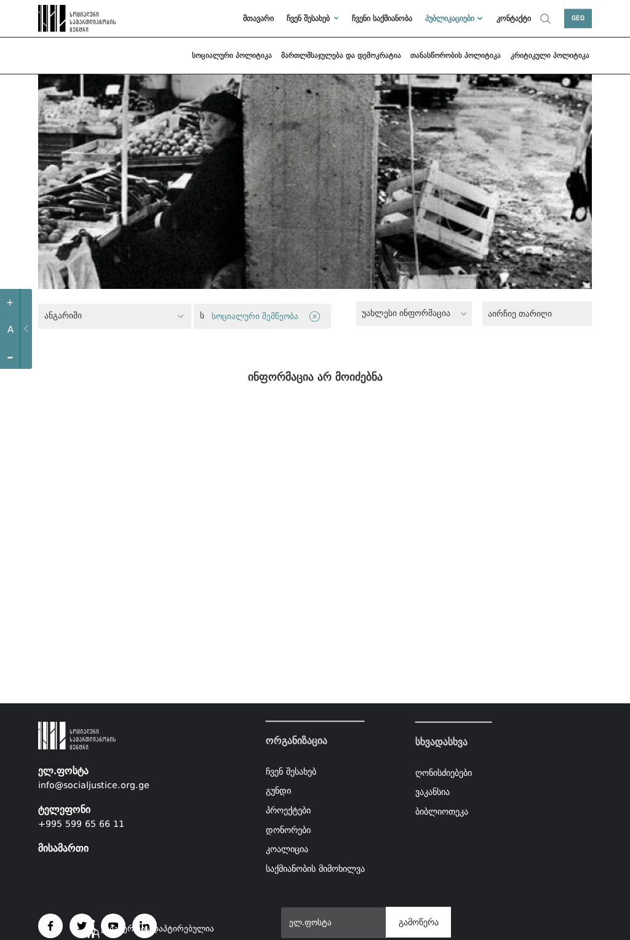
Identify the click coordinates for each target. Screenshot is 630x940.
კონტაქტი (513, 18)
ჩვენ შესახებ (308, 18)
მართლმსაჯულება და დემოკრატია (341, 55)
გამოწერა (419, 922)
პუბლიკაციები (449, 18)
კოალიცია (287, 849)
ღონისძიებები (443, 772)
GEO (578, 18)
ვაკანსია (432, 792)
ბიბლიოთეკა (441, 811)
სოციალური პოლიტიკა (232, 55)
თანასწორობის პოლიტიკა (455, 55)
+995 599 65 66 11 (81, 824)
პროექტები (288, 810)
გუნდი (278, 791)
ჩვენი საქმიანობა (382, 18)
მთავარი (258, 18)
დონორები (288, 830)
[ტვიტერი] (82, 926)
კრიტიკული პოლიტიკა (550, 55)
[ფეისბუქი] (50, 926)
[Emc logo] (65, 18)
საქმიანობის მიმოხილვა (315, 869)
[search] (545, 18)
